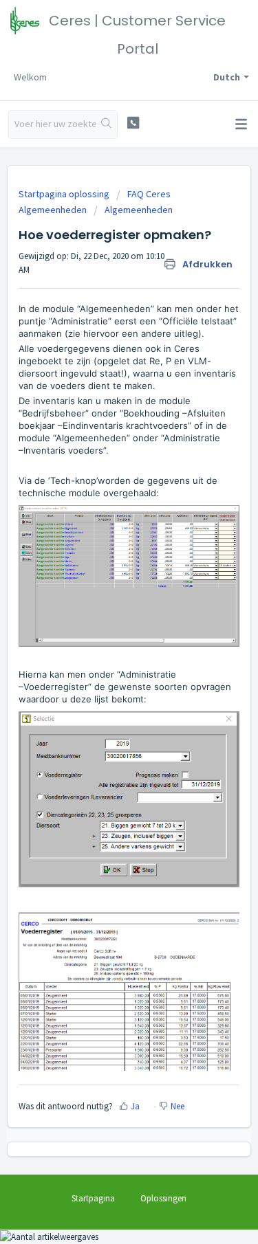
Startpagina (93, 1198)
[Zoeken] (106, 124)
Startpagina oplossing (65, 194)
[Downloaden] (104, 623)
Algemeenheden (139, 209)
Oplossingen (163, 1198)
